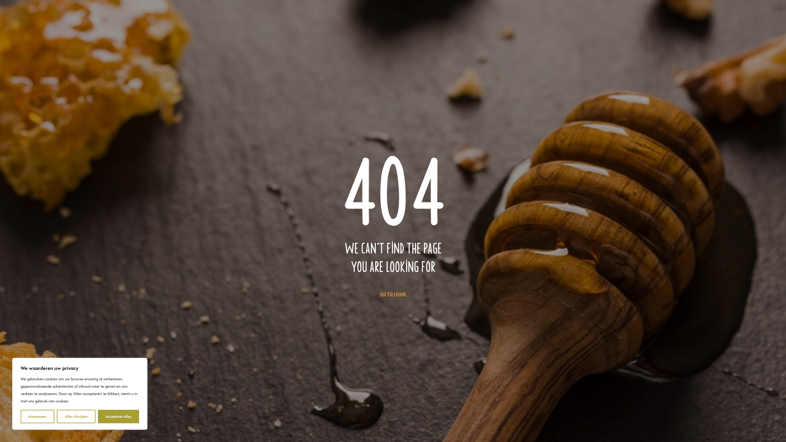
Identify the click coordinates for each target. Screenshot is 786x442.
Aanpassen (37, 416)
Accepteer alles (118, 416)
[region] (79, 394)
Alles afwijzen (76, 416)
